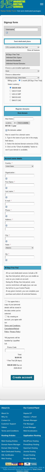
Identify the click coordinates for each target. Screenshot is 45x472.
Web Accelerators (30, 431)
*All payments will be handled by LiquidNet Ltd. (12, 341)
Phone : (8, 210)
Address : (9, 219)
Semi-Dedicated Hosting (10, 451)
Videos (4, 427)
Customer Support (8, 424)
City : (7, 235)
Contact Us (5, 420)
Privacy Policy (15, 332)
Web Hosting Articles (9, 441)
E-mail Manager (29, 427)
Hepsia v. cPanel (29, 417)
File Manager (28, 424)
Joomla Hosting (29, 451)
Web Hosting (6, 458)
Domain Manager (30, 420)
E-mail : (8, 201)
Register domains (22, 109)
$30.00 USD (16, 88)
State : (8, 245)
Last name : (9, 191)
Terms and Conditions (12, 326)
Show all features (33, 50)
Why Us (4, 417)
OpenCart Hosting (30, 448)
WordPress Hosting (31, 441)
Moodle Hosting (29, 458)
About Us (5, 413)
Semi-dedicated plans (22, 41)
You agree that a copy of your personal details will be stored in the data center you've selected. (12, 308)
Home (3, 11)
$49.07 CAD (16, 100)
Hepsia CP (27, 413)
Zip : (7, 254)
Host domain (23, 113)
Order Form (11, 11)
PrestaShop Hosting (31, 444)
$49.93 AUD (16, 97)
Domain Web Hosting (9, 448)
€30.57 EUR (16, 91)
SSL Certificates (7, 455)
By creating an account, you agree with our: (13, 320)
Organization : (10, 172)
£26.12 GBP (16, 94)
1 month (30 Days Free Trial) (31, 81)
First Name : (10, 182)
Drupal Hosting (29, 455)
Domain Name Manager (10, 444)
